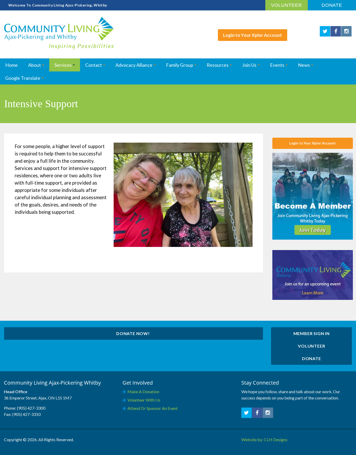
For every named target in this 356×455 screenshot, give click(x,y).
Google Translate (22, 78)
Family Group (179, 65)
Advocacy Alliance (133, 65)
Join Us (249, 65)
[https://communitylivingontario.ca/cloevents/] (312, 274)
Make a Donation (143, 391)
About (34, 65)
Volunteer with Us (143, 399)
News (304, 65)
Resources (218, 65)
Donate (332, 5)
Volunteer (286, 5)
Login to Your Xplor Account (312, 143)
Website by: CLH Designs (264, 439)
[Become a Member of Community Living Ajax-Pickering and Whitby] (312, 196)
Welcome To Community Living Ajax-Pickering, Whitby (57, 5)
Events (277, 65)
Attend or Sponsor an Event (152, 408)
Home (11, 65)
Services (63, 65)
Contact (93, 65)
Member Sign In (311, 333)
